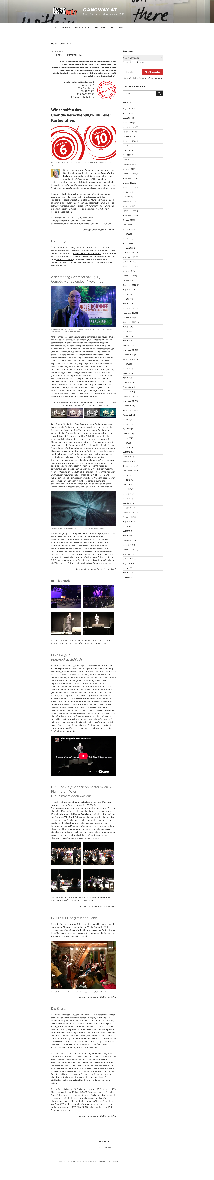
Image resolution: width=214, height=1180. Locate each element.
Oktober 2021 (128, 262)
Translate (140, 62)
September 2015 (129, 471)
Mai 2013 (126, 531)
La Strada (66, 27)
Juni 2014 (126, 498)
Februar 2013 (128, 540)
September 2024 (129, 141)
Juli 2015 (126, 475)
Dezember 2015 (129, 466)
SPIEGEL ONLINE (74, 554)
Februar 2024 (128, 164)
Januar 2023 (128, 206)
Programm (102, 203)
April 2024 (127, 155)
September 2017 (129, 410)
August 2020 (128, 290)
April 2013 (127, 536)
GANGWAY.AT (100, 10)
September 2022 (129, 225)
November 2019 (129, 313)
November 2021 (129, 257)
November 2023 (129, 178)
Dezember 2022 (129, 211)
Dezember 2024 (129, 127)
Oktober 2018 (128, 355)
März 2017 (127, 433)
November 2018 (129, 350)
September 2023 (129, 187)
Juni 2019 (126, 336)
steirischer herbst (82, 27)
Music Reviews (100, 27)
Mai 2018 (126, 373)
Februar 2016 (128, 461)
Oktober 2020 (128, 280)
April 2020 (127, 304)
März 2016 (127, 457)
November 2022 (129, 215)
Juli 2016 (126, 443)
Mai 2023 (126, 197)
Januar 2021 (128, 271)
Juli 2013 (126, 526)
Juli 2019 (126, 331)
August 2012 (128, 563)
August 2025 (128, 108)
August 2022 (128, 229)
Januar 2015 (128, 494)
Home (53, 27)
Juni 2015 (126, 480)
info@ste (75, 97)
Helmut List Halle (64, 259)
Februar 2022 (128, 248)
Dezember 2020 (129, 276)
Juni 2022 (126, 238)
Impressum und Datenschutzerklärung (72, 1161)
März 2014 (127, 503)
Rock (121, 27)
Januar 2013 (128, 545)
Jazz (113, 27)
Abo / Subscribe (152, 72)
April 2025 (127, 113)
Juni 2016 (126, 447)
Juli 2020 (126, 294)
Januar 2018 (128, 392)
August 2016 (128, 438)
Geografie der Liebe (79, 930)
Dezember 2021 (129, 252)
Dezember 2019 (129, 308)
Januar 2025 (128, 123)
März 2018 (127, 382)
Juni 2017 (126, 424)
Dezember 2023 (129, 174)
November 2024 (129, 132)
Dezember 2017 (129, 396)
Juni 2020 (127, 299)
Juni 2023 (127, 192)
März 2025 (127, 118)
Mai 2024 (126, 150)
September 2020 (129, 285)
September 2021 (129, 266)
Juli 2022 (126, 234)
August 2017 (128, 415)
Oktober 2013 (128, 517)
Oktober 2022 (128, 220)
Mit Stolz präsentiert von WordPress (104, 1161)
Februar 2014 (128, 508)
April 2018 (127, 378)
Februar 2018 (128, 387)
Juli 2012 (126, 568)
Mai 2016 (126, 452)
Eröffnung (109, 206)
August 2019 (128, 327)
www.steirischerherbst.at (65, 206)
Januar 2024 (128, 169)
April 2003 (127, 573)
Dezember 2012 (129, 550)
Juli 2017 (126, 420)
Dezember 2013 (129, 512)
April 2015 (127, 489)
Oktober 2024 (128, 136)
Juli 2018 (126, 364)
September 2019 (129, 322)
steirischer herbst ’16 (66, 55)
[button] (67, 597)
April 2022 (127, 243)
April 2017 (127, 429)
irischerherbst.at (86, 97)
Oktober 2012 (128, 559)
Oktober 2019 (128, 317)
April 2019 (127, 341)
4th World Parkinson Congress (87, 253)
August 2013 (128, 522)
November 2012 (129, 554)
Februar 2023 (128, 201)
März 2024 (127, 160)
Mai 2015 (126, 484)
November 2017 (129, 401)
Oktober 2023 (128, 183)
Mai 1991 (126, 577)
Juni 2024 (127, 146)
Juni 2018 (126, 368)
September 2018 (129, 359)
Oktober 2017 (128, 406)
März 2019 (127, 345)
